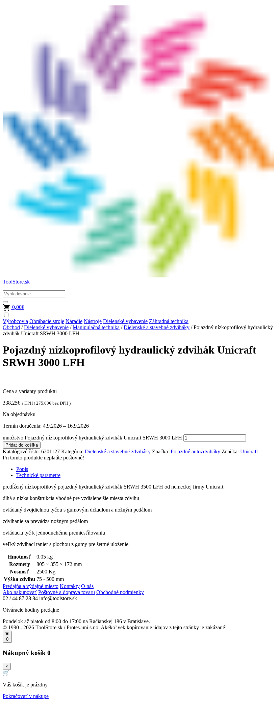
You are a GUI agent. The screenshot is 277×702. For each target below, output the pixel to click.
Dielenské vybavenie (125, 321)
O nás (87, 586)
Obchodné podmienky (120, 592)
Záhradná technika (168, 321)
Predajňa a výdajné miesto (30, 586)
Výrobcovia (15, 321)
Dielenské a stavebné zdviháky (157, 327)
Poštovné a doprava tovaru (66, 592)
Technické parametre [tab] (38, 475)
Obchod (11, 327)
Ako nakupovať (20, 592)
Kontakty (70, 586)
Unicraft (249, 451)
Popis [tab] (22, 469)
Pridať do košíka (21, 445)
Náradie (74, 321)
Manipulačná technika (96, 327)
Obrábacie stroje (46, 321)
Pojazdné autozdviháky (195, 451)
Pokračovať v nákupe (26, 696)
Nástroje (93, 321)
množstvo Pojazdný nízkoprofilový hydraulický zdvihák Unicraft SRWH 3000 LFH (92, 437)
